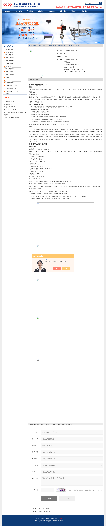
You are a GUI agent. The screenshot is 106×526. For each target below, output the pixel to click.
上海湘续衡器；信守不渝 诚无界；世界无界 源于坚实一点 (78, 7)
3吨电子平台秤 (9, 71)
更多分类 (6, 93)
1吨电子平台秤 (9, 66)
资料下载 (63, 11)
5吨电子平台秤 (9, 74)
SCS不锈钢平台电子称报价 (42, 508)
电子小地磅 (10, 46)
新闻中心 (41, 11)
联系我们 (84, 11)
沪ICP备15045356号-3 (58, 521)
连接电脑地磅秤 (9, 49)
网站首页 (8, 11)
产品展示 (30, 11)
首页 (38, 45)
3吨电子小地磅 (9, 57)
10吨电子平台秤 (9, 77)
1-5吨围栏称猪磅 (10, 83)
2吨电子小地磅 (9, 55)
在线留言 (73, 11)
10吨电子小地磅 (9, 63)
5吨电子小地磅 (9, 60)
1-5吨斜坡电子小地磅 (11, 85)
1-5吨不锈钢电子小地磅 (11, 91)
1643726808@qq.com (13, 117)
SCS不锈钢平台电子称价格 (42, 512)
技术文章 (52, 11)
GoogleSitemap (36, 521)
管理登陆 (42, 521)
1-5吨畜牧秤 (8, 80)
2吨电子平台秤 (9, 69)
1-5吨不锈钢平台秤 (10, 88)
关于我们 (19, 11)
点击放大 (42, 77)
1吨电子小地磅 (9, 52)
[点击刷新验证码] (61, 490)
